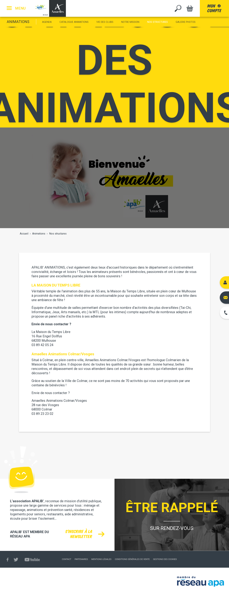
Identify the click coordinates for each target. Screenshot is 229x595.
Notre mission (130, 21)
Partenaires (81, 559)
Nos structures (157, 21)
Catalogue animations (74, 21)
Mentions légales (101, 559)
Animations (18, 22)
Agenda (47, 21)
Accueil (24, 233)
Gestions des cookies (165, 559)
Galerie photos (185, 21)
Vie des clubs (104, 21)
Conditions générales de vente (132, 559)
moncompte (214, 8)
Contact (66, 559)
